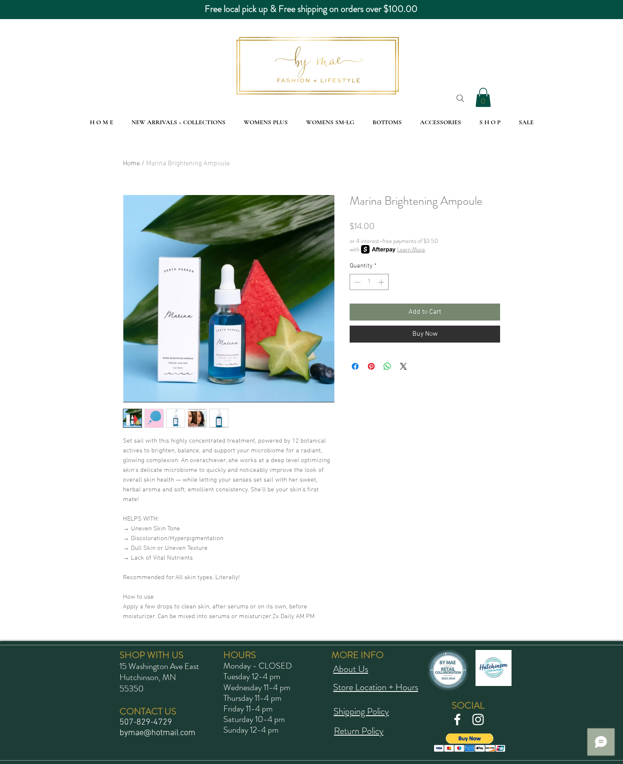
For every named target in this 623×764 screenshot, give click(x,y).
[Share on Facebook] (355, 366)
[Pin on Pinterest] (371, 366)
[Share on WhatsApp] (387, 366)
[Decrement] (356, 282)
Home (131, 163)
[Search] (460, 98)
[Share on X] (403, 366)
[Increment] (382, 282)
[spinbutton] (369, 282)
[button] (483, 97)
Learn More (411, 249)
